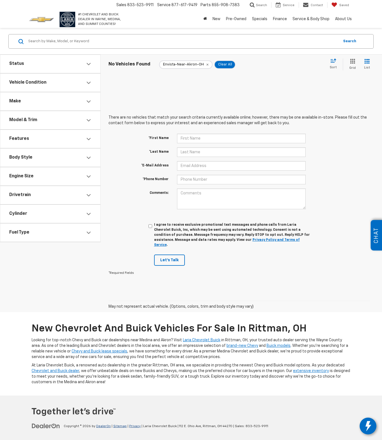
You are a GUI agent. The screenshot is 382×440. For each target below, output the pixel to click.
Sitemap (120, 426)
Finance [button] (280, 19)
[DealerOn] (46, 426)
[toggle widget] (368, 426)
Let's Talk (169, 260)
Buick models (279, 346)
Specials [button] (259, 19)
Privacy (135, 426)
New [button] (216, 19)
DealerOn (103, 426)
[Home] (205, 19)
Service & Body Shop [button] (311, 19)
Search (349, 41)
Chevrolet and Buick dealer (55, 371)
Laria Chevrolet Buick (201, 340)
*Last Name (159, 152)
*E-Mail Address (155, 165)
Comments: (159, 193)
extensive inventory (311, 371)
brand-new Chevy (242, 346)
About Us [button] (343, 19)
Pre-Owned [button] (236, 19)
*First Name (158, 138)
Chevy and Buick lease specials (99, 351)
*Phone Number (156, 179)
